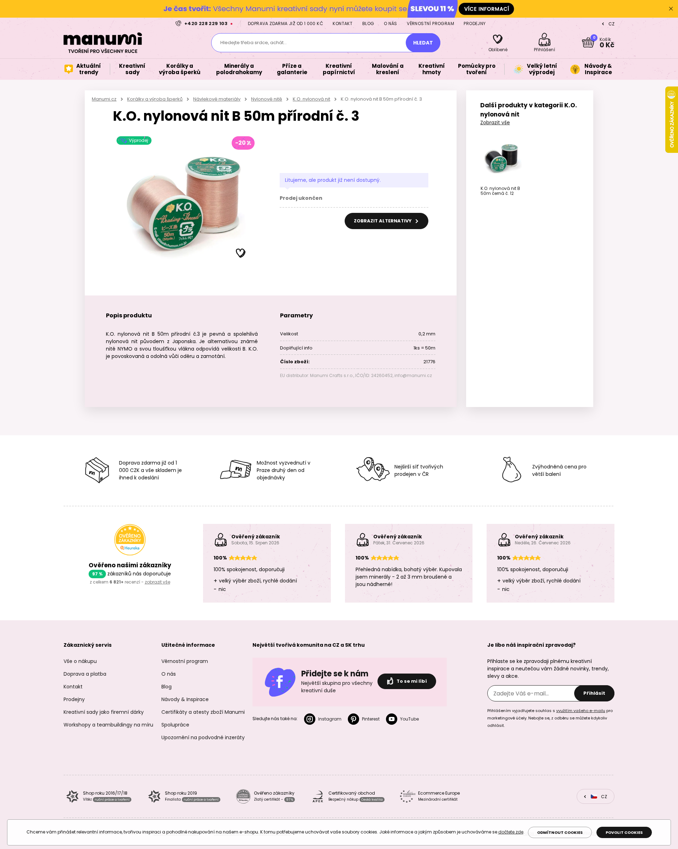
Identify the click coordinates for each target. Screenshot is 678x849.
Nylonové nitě (266, 99)
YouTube (409, 719)
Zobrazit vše (495, 122)
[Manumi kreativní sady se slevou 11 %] (339, 8)
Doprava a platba (85, 673)
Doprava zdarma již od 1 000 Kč (285, 23)
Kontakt (342, 23)
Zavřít (670, 8)
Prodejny (475, 23)
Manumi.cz (104, 99)
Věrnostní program (430, 23)
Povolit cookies (624, 832)
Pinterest (371, 719)
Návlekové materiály (216, 99)
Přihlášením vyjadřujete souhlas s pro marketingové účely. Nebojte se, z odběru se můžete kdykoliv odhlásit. (550, 718)
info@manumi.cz (413, 375)
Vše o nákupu (80, 661)
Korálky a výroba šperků (155, 99)
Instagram (329, 719)
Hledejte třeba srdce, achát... (253, 42)
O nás (390, 23)
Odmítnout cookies (560, 832)
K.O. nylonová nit (311, 99)
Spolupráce (175, 724)
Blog (368, 23)
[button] (241, 253)
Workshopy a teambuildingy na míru (108, 724)
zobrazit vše (157, 582)
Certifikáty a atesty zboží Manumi (203, 712)
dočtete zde (510, 832)
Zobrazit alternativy (383, 220)
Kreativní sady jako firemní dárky (104, 712)
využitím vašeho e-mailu (580, 710)
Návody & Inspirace (185, 699)
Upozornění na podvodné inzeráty (203, 737)
